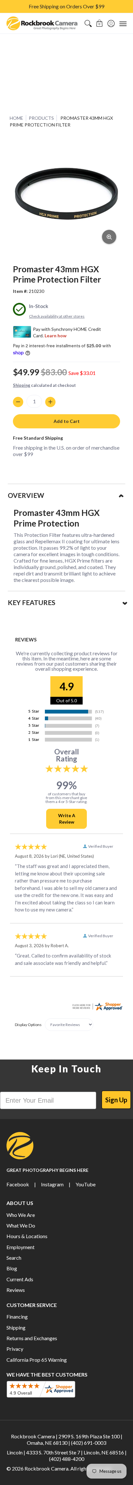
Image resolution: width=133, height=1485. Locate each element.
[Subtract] (18, 402)
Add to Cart (67, 421)
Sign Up (116, 1100)
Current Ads (19, 1279)
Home (16, 118)
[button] (99, 23)
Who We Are (20, 1215)
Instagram (52, 1184)
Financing (17, 1316)
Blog (11, 1268)
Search (13, 1258)
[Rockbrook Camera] (41, 23)
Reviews (15, 1290)
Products (41, 118)
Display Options (28, 1024)
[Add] (50, 402)
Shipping (21, 385)
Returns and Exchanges (31, 1338)
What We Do (20, 1225)
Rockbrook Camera (46, 1468)
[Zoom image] (109, 237)
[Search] (88, 23)
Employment (20, 1247)
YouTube (86, 1184)
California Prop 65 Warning (36, 1360)
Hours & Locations (26, 1236)
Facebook (17, 1184)
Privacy (14, 1349)
